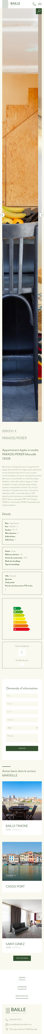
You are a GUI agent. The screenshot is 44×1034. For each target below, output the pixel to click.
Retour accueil (22, 996)
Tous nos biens (22, 958)
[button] (39, 4)
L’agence (22, 978)
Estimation (22, 987)
